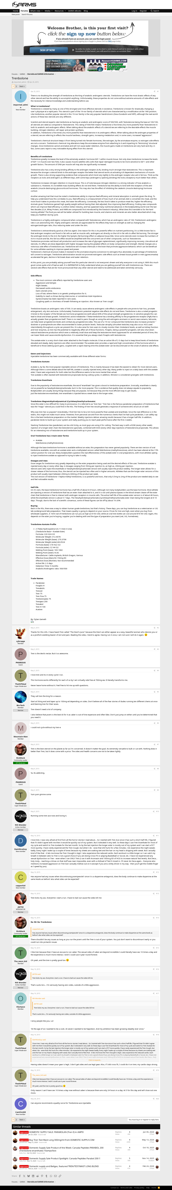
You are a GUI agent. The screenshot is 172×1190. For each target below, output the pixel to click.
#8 (158, 769)
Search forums (27, 14)
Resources (59, 10)
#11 (157, 836)
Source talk (42, 1134)
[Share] (154, 91)
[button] (42, 10)
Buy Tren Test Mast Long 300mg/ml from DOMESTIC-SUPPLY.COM (61, 1139)
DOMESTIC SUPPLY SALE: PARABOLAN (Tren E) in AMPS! (56, 1132)
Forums (24, 10)
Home (15, 10)
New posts (16, 14)
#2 (158, 628)
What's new (35, 10)
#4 (158, 670)
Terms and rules (126, 1187)
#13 (157, 893)
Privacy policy (139, 1187)
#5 (158, 692)
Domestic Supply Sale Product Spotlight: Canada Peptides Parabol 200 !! (64, 1158)
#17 (157, 993)
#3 (158, 649)
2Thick (152, 1134)
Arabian (151, 1160)
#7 (158, 744)
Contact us (115, 1187)
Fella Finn (22, 1153)
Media (47, 10)
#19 (157, 1070)
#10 (157, 811)
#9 (158, 790)
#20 (157, 1099)
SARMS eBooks (74, 10)
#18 (157, 1035)
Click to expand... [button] (95, 1060)
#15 (157, 948)
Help (148, 1187)
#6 (158, 723)
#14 (157, 918)
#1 (158, 91)
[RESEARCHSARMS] (106, 65)
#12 (157, 872)
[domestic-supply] (65, 65)
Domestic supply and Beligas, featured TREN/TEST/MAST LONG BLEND (64, 1166)
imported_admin (20, 82)
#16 (157, 969)
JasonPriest (23, 1134)
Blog (86, 10)
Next (21, 86)
